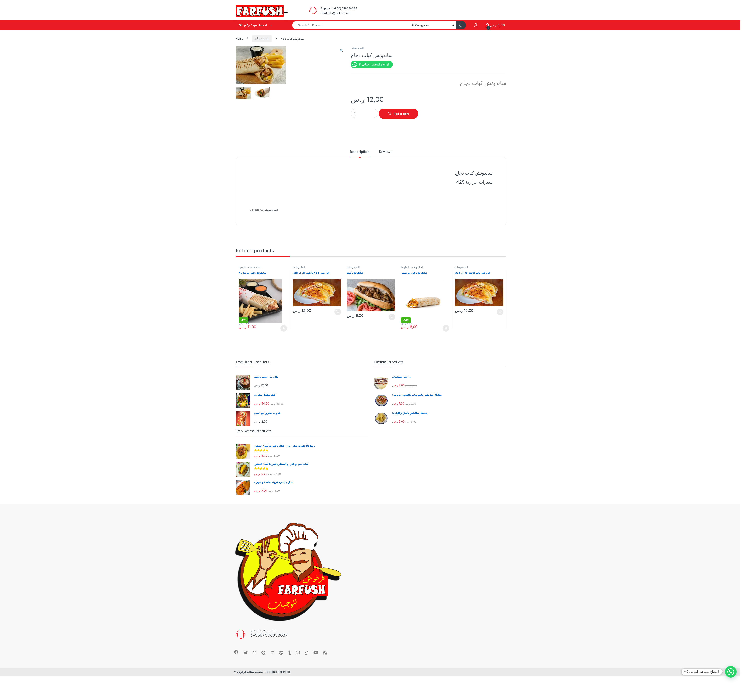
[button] (341, 50)
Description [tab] (359, 152)
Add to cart (401, 113)
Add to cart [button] (283, 328)
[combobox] (350, 25)
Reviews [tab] (385, 152)
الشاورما (243, 267)
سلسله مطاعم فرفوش (250, 671)
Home (239, 38)
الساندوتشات (262, 38)
